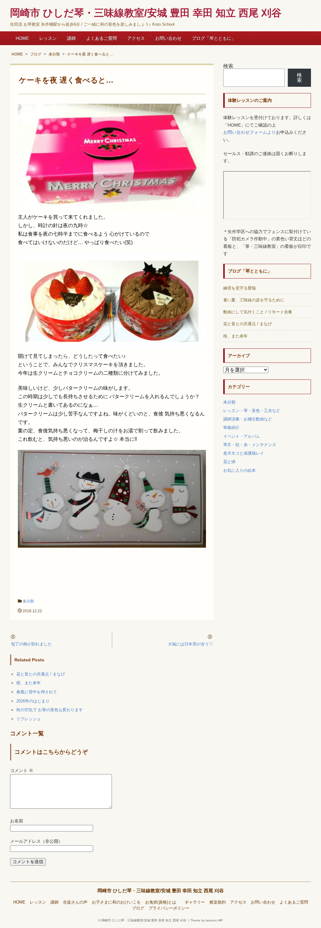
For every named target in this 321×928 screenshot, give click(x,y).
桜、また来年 (28, 682)
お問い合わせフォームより (249, 132)
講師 (71, 38)
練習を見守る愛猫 (239, 288)
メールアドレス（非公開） (36, 841)
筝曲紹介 (231, 427)
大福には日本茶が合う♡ (190, 644)
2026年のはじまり (33, 701)
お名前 (16, 821)
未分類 (28, 601)
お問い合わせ (168, 38)
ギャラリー (195, 902)
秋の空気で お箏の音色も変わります (49, 709)
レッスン (48, 38)
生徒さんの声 (75, 902)
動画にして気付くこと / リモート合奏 (257, 312)
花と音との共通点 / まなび (40, 674)
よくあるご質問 (101, 38)
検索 (228, 66)
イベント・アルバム (241, 436)
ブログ (138, 908)
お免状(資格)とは (162, 902)
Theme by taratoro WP (206, 920)
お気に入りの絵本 (239, 470)
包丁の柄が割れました (31, 644)
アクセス (136, 38)
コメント (21, 770)
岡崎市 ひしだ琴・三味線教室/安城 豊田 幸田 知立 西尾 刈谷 (160, 890)
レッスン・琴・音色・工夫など (251, 410)
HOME (22, 38)
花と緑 (229, 461)
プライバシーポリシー (169, 908)
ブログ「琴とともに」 (214, 38)
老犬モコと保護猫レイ (243, 453)
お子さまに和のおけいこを (116, 902)
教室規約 (217, 902)
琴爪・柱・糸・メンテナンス (249, 444)
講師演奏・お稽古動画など (247, 419)
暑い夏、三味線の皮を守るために (253, 300)
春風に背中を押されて (36, 692)
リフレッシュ (28, 719)
